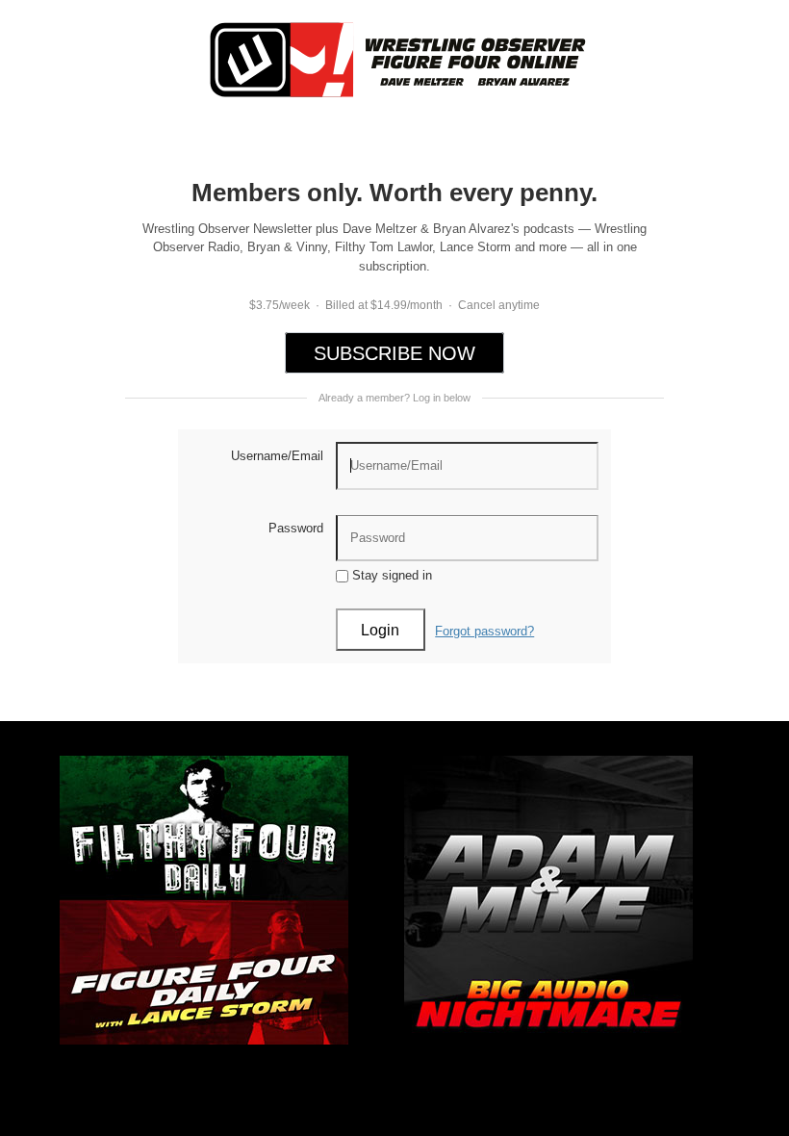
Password (295, 528)
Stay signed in (390, 575)
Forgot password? (484, 631)
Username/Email (277, 456)
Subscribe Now (394, 353)
